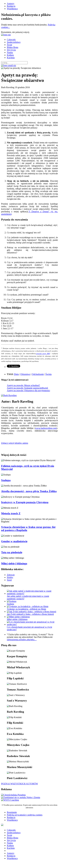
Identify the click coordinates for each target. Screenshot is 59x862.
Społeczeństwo (13, 42)
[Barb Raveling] (9, 395)
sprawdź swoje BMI (43, 353)
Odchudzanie (38, 374)
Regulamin (12, 812)
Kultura (10, 55)
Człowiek (11, 39)
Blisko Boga (12, 47)
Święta (48, 374)
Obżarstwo (25, 374)
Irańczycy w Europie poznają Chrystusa (24, 502)
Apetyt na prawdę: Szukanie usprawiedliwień (27, 388)
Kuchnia (11, 57)
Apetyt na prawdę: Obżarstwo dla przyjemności (28, 390)
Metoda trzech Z (10, 513)
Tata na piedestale (11, 552)
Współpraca (12, 8)
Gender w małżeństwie (14, 541)
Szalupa (6, 480)
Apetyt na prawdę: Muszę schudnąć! (23, 385)
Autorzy (10, 3)
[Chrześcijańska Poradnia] (13, 795)
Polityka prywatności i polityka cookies (24, 815)
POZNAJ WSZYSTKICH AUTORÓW (19, 783)
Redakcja (11, 6)
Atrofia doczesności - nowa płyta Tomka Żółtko (29, 491)
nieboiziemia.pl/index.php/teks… (22, 639)
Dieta (16, 374)
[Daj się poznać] (20, 797)
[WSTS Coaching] (10, 800)
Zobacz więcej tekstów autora (14, 443)
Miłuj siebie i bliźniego (14, 563)
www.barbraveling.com (46, 428)
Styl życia (11, 50)
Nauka (10, 52)
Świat (9, 44)
